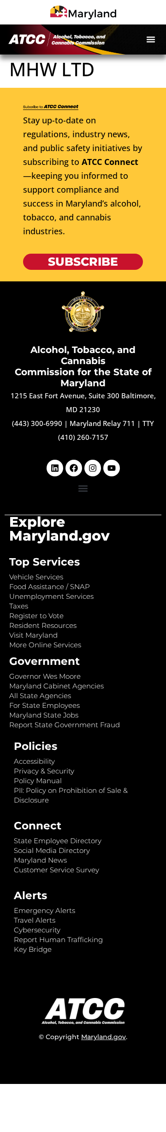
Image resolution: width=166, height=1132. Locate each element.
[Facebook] (73, 468)
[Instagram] (92, 468)
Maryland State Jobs (43, 715)
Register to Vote (36, 615)
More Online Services (45, 644)
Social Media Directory (52, 850)
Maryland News (40, 860)
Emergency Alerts (44, 910)
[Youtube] (111, 468)
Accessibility (34, 761)
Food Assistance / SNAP (49, 586)
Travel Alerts (34, 920)
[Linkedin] (55, 468)
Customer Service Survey (56, 869)
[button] (151, 39)
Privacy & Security (44, 771)
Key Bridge (33, 949)
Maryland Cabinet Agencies (56, 686)
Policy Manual (38, 780)
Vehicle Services (36, 576)
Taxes (18, 606)
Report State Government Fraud (64, 724)
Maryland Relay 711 (103, 423)
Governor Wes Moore (45, 676)
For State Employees (44, 705)
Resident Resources (43, 625)
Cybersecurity (37, 929)
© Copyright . (83, 1037)
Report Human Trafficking (58, 939)
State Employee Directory (57, 840)
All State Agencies (40, 695)
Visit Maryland (33, 635)
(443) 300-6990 (37, 423)
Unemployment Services (51, 596)
